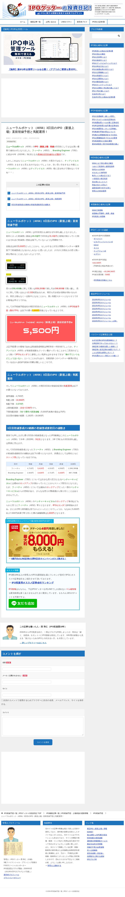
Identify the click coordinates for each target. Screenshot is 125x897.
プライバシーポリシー (12, 878)
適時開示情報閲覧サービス (97, 841)
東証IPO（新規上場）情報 (97, 829)
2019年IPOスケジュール (101, 300)
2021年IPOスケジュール (101, 306)
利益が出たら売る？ (99, 185)
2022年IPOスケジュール (101, 309)
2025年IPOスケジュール (101, 318)
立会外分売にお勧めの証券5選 (103, 97)
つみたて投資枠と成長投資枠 (103, 166)
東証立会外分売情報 (94, 844)
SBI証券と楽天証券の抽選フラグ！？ (106, 349)
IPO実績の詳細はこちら (103, 280)
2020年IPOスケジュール (101, 303)
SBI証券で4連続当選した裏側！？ (105, 346)
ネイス (96, 248)
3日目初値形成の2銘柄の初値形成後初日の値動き (30, 205)
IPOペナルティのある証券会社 (103, 119)
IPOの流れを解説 (98, 54)
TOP (22, 813)
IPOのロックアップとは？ (102, 85)
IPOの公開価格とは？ (100, 72)
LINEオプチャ (66, 22)
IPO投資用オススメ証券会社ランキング (33, 582)
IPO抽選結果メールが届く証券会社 (105, 122)
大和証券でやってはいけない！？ (105, 343)
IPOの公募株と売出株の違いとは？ (105, 88)
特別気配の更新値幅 (94, 838)
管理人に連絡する (54, 866)
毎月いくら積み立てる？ (101, 176)
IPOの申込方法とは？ (100, 66)
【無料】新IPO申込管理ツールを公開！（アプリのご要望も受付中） (43, 69)
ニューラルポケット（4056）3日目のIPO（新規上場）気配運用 (36, 199)
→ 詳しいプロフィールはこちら (33, 643)
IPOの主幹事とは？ (99, 57)
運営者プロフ (82, 22)
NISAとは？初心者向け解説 (102, 163)
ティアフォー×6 (100, 251)
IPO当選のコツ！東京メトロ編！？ (105, 356)
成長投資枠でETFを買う (101, 188)
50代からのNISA (98, 169)
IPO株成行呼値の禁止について (103, 132)
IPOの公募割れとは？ (100, 79)
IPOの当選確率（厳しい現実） (103, 116)
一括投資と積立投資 (99, 179)
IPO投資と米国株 (98, 216)
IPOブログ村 (92, 859)
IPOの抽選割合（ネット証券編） (104, 129)
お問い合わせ (51, 22)
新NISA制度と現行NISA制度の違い (105, 144)
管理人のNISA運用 (99, 191)
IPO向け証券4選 (98, 22)
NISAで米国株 (97, 210)
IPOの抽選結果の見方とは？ (103, 69)
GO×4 (96, 245)
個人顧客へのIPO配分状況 (97, 835)
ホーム (22, 22)
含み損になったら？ (99, 182)
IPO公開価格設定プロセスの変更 (104, 138)
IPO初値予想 (11, 141)
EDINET (90, 832)
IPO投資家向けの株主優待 (102, 141)
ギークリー (98, 239)
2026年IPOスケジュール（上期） (105, 321)
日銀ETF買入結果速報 (95, 847)
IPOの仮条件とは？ (99, 60)
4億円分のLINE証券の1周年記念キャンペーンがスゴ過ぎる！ (38, 559)
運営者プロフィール (11, 875)
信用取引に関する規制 (95, 856)
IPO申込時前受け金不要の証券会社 (105, 126)
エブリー (97, 254)
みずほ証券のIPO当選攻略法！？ (104, 340)
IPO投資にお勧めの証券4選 (102, 51)
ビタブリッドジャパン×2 (103, 242)
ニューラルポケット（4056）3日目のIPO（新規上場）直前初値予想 (38, 193)
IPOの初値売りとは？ (100, 76)
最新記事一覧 (35, 22)
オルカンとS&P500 (99, 172)
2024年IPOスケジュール (101, 315)
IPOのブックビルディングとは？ (104, 63)
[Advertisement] (43, 98)
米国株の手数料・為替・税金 (103, 213)
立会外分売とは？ (99, 94)
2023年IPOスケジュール (101, 312)
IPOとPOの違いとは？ (100, 91)
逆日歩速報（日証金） (95, 853)
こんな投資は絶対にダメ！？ (103, 353)
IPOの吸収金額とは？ (100, 82)
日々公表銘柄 (92, 850)
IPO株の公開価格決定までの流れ (104, 135)
